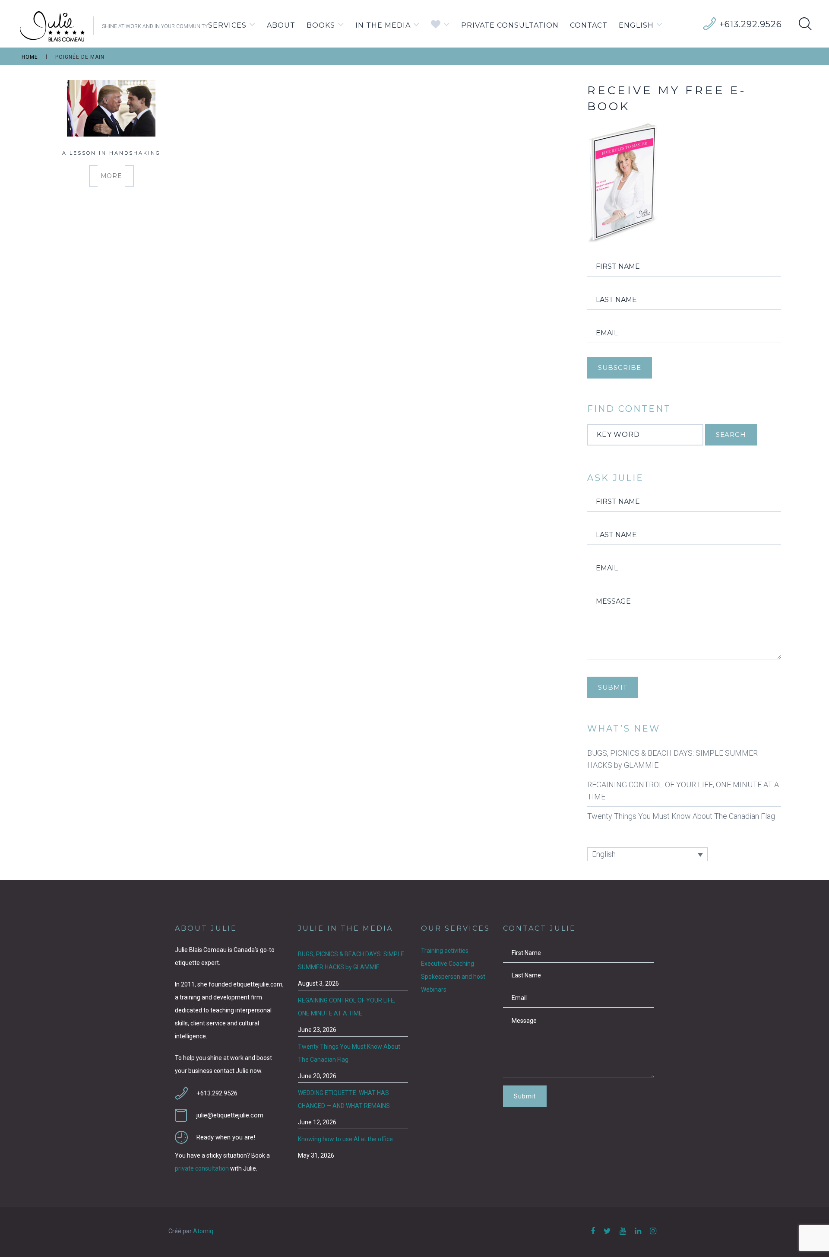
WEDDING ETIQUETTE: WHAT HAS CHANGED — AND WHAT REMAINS (344, 1099)
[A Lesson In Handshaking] (111, 115)
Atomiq (203, 1231)
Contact (589, 25)
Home (30, 57)
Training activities (444, 950)
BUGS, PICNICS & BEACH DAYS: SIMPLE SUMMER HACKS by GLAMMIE (672, 759)
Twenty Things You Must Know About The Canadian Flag (681, 816)
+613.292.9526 (750, 24)
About (281, 25)
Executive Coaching (447, 963)
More (111, 176)
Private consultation (510, 25)
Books (321, 25)
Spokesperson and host (453, 976)
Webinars (433, 989)
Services (227, 25)
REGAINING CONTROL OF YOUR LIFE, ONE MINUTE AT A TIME (683, 790)
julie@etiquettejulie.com (229, 1115)
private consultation (202, 1168)
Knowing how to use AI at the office (345, 1139)
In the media (383, 25)
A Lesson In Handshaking (111, 153)
